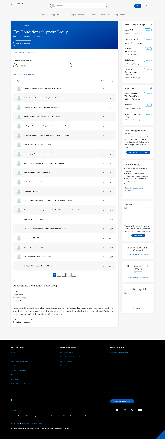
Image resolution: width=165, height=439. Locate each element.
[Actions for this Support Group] (112, 43)
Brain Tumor (129, 60)
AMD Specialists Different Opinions (37, 144)
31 (73, 275)
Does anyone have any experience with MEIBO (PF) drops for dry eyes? (51, 210)
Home (43, 14)
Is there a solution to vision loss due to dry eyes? (42, 88)
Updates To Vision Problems (34, 219)
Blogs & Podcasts (77, 14)
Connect (19, 3)
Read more (138, 235)
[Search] (52, 5)
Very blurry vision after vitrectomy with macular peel (43, 107)
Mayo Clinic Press (66, 361)
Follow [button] (148, 30)
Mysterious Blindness (31, 191)
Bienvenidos (138, 308)
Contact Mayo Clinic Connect (20, 384)
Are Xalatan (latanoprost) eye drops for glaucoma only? (44, 228)
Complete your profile (138, 277)
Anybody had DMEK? (31, 238)
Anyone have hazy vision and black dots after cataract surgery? (47, 200)
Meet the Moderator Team (19, 361)
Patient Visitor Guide (67, 366)
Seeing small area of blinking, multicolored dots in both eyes (46, 126)
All (151, 24)
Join (138, 5)
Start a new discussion (22, 74)
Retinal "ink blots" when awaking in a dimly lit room (43, 98)
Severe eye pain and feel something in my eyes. (41, 154)
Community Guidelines (18, 370)
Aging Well (128, 30)
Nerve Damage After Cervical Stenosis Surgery (41, 116)
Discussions (19, 52)
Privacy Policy (26, 423)
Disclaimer (14, 375)
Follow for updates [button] (23, 43)
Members (105, 14)
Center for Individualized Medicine (71, 357)
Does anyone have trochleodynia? (36, 172)
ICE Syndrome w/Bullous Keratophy (37, 256)
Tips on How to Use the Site (138, 254)
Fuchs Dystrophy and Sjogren (35, 182)
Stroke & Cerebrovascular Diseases (131, 72)
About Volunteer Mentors (19, 366)
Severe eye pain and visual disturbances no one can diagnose (47, 135)
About (13, 352)
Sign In (149, 5)
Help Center (119, 14)
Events (93, 14)
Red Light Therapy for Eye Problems (37, 266)
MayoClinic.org (16, 411)
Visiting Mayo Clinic (132, 39)
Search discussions (22, 60)
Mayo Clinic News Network (119, 352)
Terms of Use (15, 423)
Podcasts (128, 104)
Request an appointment (138, 152)
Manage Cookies (37, 423)
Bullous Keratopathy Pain (33, 247)
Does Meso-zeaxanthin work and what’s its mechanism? (45, 163)
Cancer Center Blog (66, 352)
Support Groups (58, 14)
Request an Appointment (122, 401)
